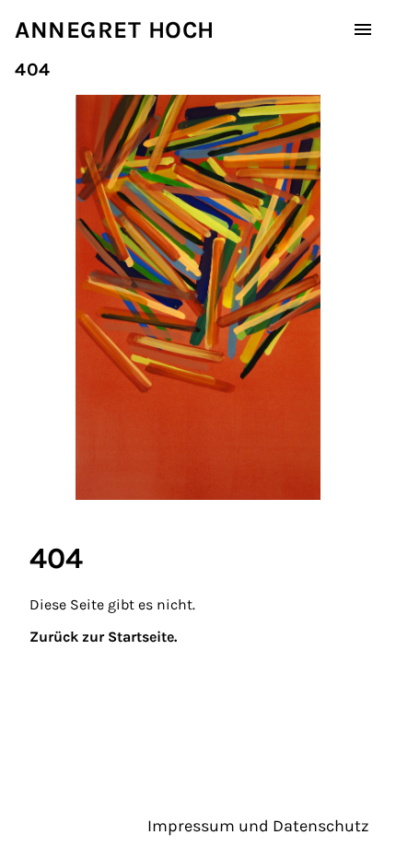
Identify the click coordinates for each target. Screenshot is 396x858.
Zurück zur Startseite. (103, 636)
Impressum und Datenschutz (258, 826)
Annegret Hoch (115, 30)
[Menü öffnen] (362, 29)
